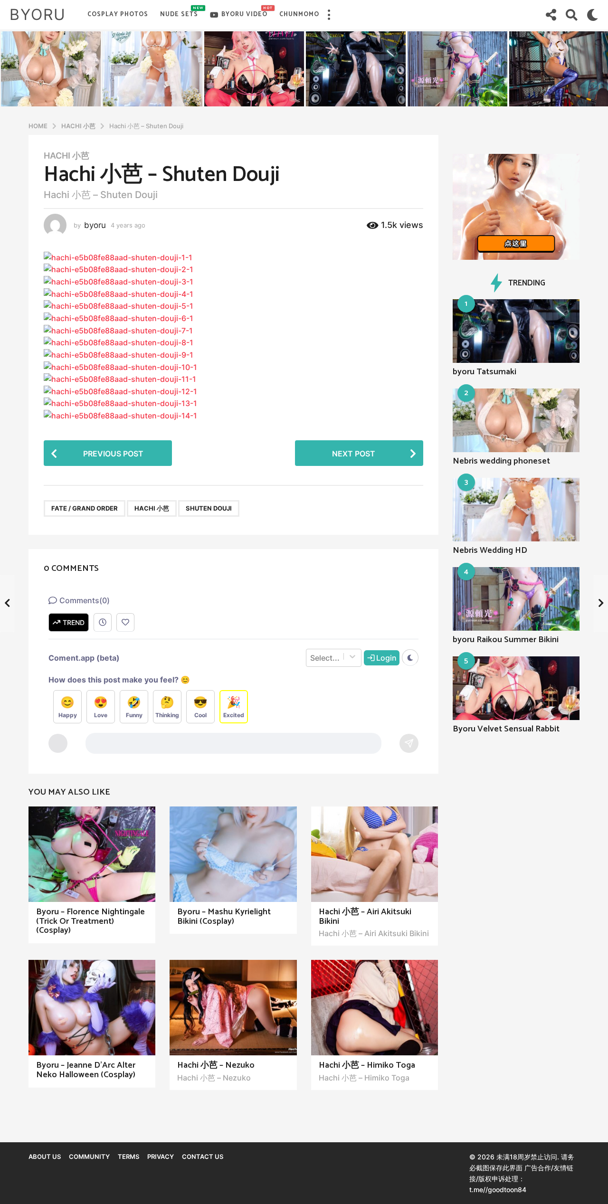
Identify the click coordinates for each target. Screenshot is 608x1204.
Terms (128, 1156)
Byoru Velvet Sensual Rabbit (506, 729)
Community (89, 1156)
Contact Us (202, 1156)
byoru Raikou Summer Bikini (506, 640)
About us (44, 1156)
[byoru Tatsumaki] (516, 331)
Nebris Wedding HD (490, 550)
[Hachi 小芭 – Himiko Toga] (374, 1007)
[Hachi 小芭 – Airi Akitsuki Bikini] (374, 854)
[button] (328, 14)
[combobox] (311, 663)
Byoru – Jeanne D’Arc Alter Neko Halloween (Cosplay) (85, 1070)
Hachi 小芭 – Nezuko (216, 1065)
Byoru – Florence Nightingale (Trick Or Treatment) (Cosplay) (90, 921)
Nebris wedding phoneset (501, 461)
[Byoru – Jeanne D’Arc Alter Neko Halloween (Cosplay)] (91, 1007)
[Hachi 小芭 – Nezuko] (233, 1007)
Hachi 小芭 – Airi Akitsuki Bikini (365, 917)
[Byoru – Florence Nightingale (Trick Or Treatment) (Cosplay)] (91, 854)
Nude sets (179, 12)
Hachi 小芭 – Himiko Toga (367, 1065)
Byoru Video (244, 12)
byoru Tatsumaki (484, 372)
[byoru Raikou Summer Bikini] (516, 599)
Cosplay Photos (117, 14)
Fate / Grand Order (84, 508)
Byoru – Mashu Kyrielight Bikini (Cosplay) (224, 917)
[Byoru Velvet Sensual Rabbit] (516, 688)
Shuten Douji (209, 508)
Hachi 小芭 (66, 156)
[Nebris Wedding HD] (516, 509)
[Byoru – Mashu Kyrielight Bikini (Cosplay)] (233, 854)
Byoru (38, 14)
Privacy (160, 1156)
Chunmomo (299, 14)
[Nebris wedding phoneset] (516, 420)
